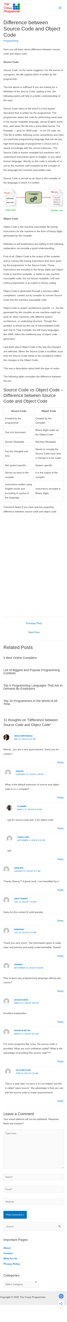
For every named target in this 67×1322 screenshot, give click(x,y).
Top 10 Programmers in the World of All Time (30, 702)
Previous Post (34, 623)
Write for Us (10, 1258)
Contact (8, 1253)
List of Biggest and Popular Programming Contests (31, 671)
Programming (10, 40)
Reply (60, 762)
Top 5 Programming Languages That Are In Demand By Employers (33, 687)
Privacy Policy (11, 1264)
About (7, 1248)
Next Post (34, 632)
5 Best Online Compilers (20, 658)
